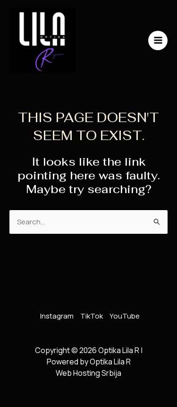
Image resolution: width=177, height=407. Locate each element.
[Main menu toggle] (158, 40)
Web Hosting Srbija (88, 373)
